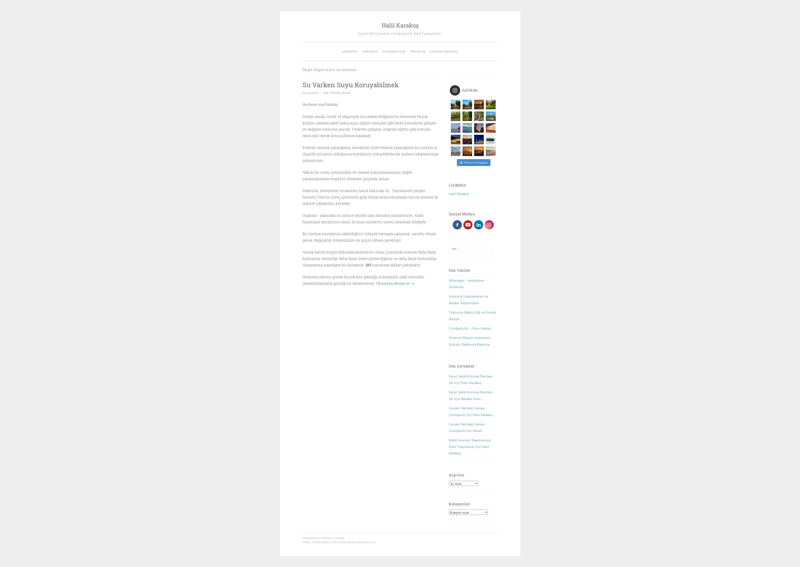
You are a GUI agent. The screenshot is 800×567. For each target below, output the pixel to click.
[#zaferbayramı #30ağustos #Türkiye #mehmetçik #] (455, 128)
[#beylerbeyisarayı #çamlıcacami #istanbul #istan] (490, 116)
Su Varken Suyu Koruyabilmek (350, 84)
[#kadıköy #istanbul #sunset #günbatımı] (467, 151)
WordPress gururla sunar (323, 538)
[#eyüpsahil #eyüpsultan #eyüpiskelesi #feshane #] (467, 139)
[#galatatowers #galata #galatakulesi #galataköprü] (455, 151)
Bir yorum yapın (337, 93)
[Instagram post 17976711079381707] (490, 151)
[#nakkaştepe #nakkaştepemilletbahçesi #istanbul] (455, 104)
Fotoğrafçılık (394, 51)
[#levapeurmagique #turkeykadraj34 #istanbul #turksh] (490, 139)
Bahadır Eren (471, 399)
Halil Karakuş (400, 25)
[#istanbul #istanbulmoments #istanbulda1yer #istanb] (490, 128)
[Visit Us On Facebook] (457, 229)
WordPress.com (324, 542)
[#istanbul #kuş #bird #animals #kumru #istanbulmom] (479, 116)
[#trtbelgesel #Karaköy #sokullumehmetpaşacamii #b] (479, 139)
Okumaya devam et (395, 283)
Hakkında (370, 51)
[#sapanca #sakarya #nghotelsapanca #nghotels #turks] (490, 104)
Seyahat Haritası (444, 51)
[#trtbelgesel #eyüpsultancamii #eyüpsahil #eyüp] (479, 128)
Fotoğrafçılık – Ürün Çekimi (470, 328)
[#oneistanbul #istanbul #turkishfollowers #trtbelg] (467, 128)
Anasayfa (350, 51)
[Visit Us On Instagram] (489, 229)
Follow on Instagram (476, 162)
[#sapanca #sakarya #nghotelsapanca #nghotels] (455, 116)
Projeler (417, 51)
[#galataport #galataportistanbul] (479, 104)
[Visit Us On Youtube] (467, 229)
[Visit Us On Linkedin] (478, 229)
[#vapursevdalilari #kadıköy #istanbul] (479, 151)
